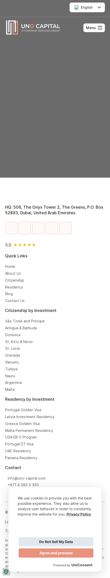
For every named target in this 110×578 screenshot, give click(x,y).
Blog (9, 294)
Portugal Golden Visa (23, 410)
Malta (10, 389)
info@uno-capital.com (27, 478)
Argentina (13, 383)
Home (10, 267)
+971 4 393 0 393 (23, 485)
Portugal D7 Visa (19, 444)
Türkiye (11, 369)
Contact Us (15, 301)
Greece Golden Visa (23, 424)
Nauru (10, 376)
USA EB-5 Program (22, 437)
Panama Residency (21, 458)
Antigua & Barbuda (21, 328)
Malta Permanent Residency (29, 431)
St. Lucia (12, 348)
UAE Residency (19, 451)
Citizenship (14, 280)
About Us (13, 273)
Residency (14, 287)
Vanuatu (12, 362)
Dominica (12, 335)
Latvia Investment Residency (29, 417)
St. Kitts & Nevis (19, 342)
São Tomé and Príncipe (25, 321)
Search (89, 111)
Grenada (12, 355)
